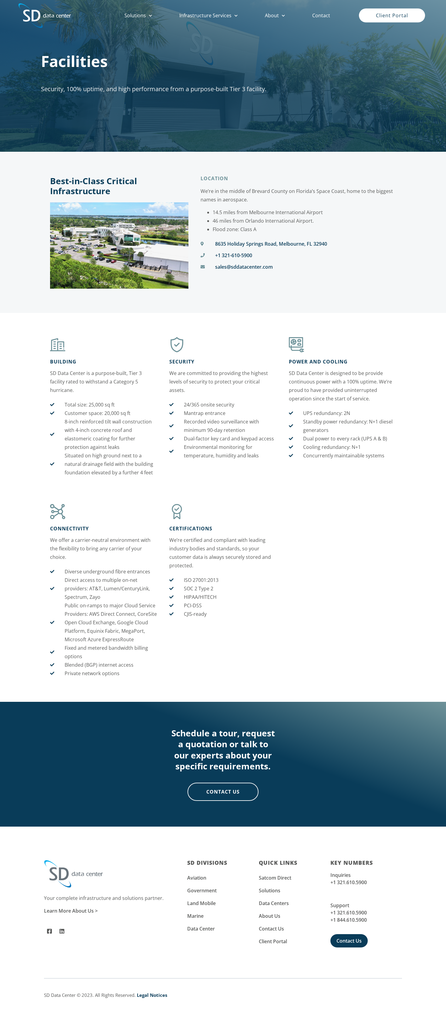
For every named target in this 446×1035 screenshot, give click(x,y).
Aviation (196, 877)
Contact (321, 15)
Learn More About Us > (71, 910)
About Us (269, 916)
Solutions (135, 15)
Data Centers (274, 903)
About (272, 15)
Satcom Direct (275, 877)
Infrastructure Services (205, 15)
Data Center (201, 928)
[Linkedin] (61, 931)
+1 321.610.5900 (348, 882)
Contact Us (271, 928)
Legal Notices (152, 995)
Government (202, 890)
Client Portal (273, 941)
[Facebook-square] (49, 931)
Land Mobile (201, 903)
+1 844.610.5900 (348, 920)
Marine (195, 916)
